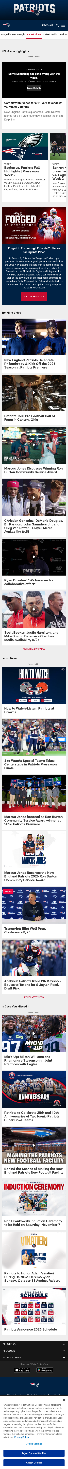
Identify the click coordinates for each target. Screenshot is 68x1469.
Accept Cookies (34, 1462)
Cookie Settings (34, 1443)
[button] (34, 88)
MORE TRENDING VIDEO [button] (34, 649)
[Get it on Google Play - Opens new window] (45, 1372)
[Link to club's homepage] (7, 24)
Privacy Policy (21, 1437)
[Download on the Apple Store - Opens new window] (22, 1370)
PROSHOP (47, 25)
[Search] (57, 25)
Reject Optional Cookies (34, 1453)
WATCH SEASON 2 (34, 296)
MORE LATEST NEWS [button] (34, 997)
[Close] (64, 1400)
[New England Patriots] (34, 1385)
